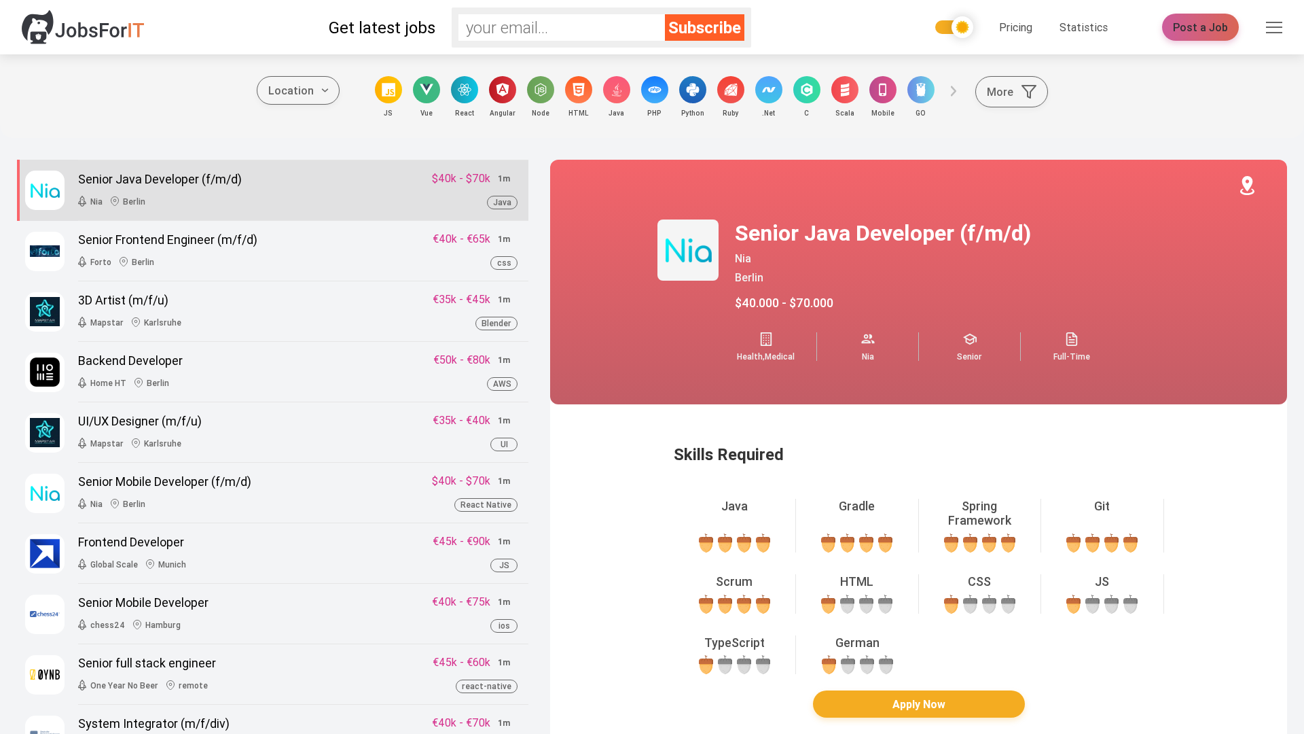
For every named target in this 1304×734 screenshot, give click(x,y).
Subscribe (704, 27)
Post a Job (1200, 27)
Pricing (1015, 27)
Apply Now (918, 704)
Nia (743, 258)
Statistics (1084, 27)
